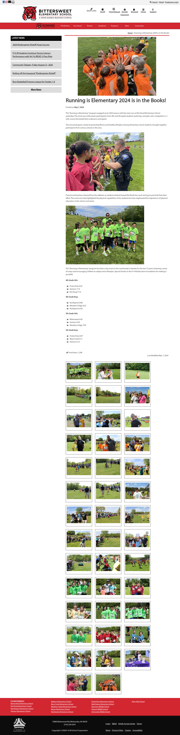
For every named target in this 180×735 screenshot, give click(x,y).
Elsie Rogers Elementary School (22, 709)
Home (130, 33)
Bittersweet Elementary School (22, 704)
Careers (128, 730)
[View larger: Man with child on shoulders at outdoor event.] (137, 419)
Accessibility (137, 730)
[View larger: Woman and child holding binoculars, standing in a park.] (108, 371)
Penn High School (138, 702)
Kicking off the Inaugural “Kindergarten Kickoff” (34, 73)
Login (108, 724)
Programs (114, 26)
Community (139, 26)
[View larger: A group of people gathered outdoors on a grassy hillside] (137, 539)
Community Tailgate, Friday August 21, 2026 (33, 65)
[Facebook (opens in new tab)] (4, 2)
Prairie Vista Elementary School (102, 702)
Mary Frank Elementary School (62, 704)
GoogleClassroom (124, 13)
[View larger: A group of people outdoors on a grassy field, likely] (108, 587)
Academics (102, 26)
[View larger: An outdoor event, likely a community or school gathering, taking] (79, 563)
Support (153, 12)
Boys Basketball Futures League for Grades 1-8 (34, 82)
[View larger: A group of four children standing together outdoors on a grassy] (137, 587)
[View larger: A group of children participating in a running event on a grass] (137, 563)
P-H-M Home (65, 26)
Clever (143, 12)
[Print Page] (13, 2)
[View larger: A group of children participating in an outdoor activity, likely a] (108, 563)
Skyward (134, 12)
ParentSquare (114, 12)
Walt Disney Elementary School (102, 704)
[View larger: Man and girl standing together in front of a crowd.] (108, 443)
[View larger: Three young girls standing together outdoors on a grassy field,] (79, 587)
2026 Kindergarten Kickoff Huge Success (31, 45)
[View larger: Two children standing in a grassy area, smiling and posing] (108, 611)
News (127, 26)
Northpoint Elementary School (62, 712)
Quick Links (91, 11)
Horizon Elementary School (20, 711)
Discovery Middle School (100, 707)
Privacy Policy (117, 730)
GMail (114, 724)
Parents (90, 26)
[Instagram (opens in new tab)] (6, 2)
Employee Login (172, 2)
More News (36, 90)
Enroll (102, 12)
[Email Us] (9, 2)
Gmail (161, 2)
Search (155, 2)
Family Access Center (126, 724)
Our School (77, 26)
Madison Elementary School (61, 702)
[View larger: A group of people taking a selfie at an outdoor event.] (108, 419)
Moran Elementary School (60, 709)
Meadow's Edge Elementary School (63, 707)
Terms (108, 730)
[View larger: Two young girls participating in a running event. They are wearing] (79, 611)
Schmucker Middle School (100, 712)
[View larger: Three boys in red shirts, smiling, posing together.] (108, 635)
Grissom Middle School (99, 709)
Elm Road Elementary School (21, 706)
